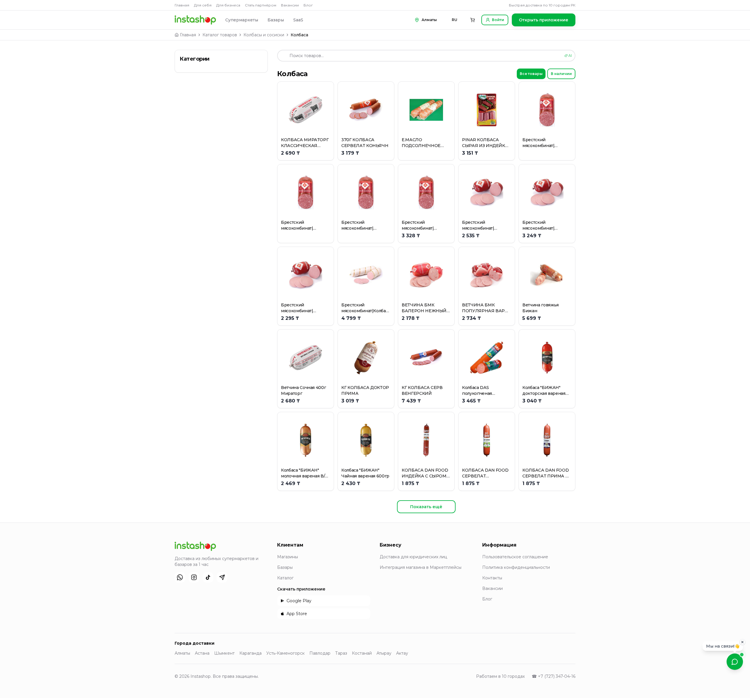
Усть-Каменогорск (285, 653)
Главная (182, 5)
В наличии (561, 73)
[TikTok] (208, 577)
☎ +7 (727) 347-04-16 (553, 676)
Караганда (250, 653)
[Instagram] (194, 577)
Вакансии (290, 5)
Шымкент (224, 653)
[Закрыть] (742, 641)
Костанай (362, 653)
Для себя (203, 5)
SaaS (298, 20)
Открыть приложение (543, 20)
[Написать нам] (735, 661)
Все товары (531, 73)
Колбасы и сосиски (263, 34)
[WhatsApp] (180, 577)
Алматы (182, 653)
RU (454, 20)
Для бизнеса (228, 5)
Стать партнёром (260, 5)
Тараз (341, 653)
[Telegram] (222, 577)
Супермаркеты (241, 20)
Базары (275, 20)
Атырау (383, 653)
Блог (308, 5)
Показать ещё (426, 506)
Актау (402, 653)
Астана (202, 653)
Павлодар (319, 653)
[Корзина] (472, 20)
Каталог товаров (219, 34)
